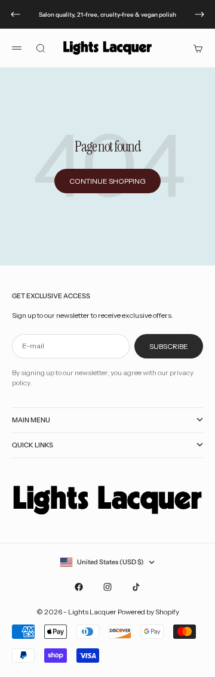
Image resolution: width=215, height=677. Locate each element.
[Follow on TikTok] (136, 587)
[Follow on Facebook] (79, 587)
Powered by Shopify (148, 611)
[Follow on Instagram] (107, 587)
